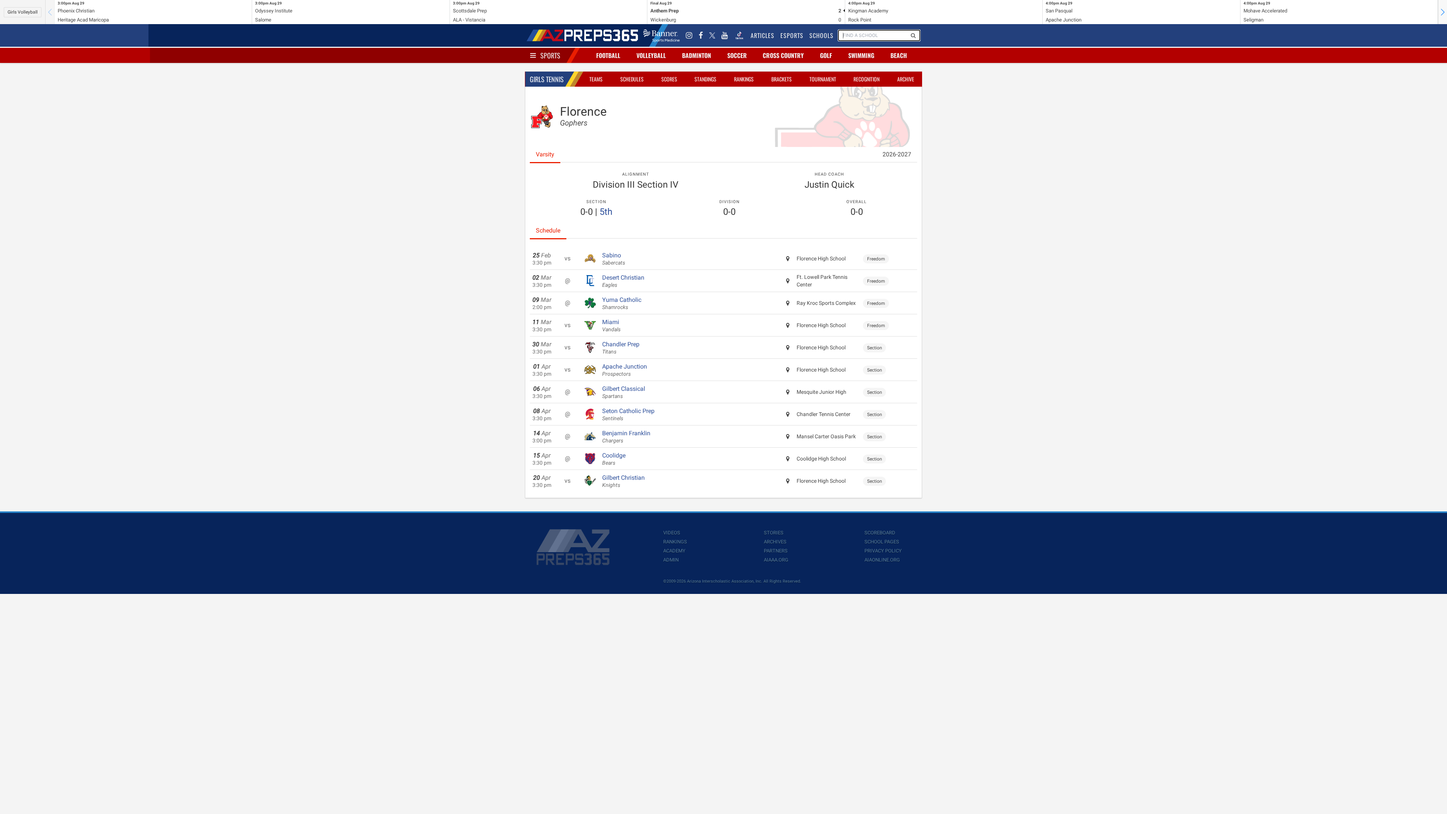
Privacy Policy (883, 551)
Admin (671, 560)
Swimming (861, 55)
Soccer (737, 55)
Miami (611, 325)
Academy (674, 551)
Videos (671, 533)
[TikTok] (739, 35)
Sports (550, 55)
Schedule (548, 230)
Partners (776, 551)
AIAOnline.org (882, 560)
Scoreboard (879, 533)
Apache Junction (624, 370)
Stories (773, 533)
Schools (821, 35)
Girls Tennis (547, 79)
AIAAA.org (776, 560)
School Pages (881, 542)
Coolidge (614, 459)
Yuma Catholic (621, 303)
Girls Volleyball (23, 12)
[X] (712, 35)
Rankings (744, 79)
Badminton (696, 55)
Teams (596, 79)
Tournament (822, 79)
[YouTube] (725, 35)
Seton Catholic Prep (628, 414)
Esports (791, 35)
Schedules (632, 79)
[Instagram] (689, 35)
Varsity (545, 154)
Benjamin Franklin (626, 437)
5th (606, 212)
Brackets (781, 79)
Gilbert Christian (623, 481)
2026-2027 (897, 154)
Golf (826, 55)
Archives (775, 542)
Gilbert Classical (623, 392)
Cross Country (783, 55)
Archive (905, 79)
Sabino (613, 259)
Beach (898, 55)
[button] (1442, 12)
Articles (762, 35)
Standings (705, 79)
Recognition (867, 79)
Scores (669, 79)
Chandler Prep (620, 348)
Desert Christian (623, 281)
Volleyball (651, 55)
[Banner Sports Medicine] (661, 35)
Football (608, 55)
